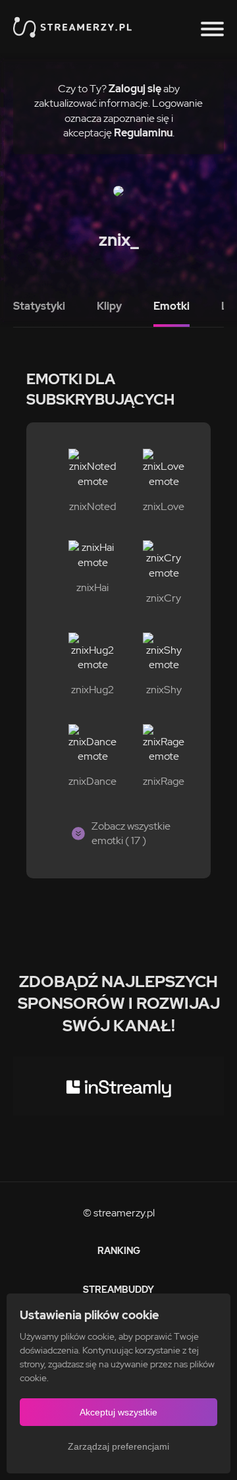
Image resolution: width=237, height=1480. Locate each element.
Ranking (118, 1251)
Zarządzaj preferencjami (118, 1446)
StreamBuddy (118, 1289)
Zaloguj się (135, 89)
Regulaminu (143, 133)
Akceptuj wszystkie (118, 1412)
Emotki (171, 306)
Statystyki (39, 306)
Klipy (109, 306)
